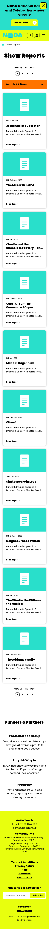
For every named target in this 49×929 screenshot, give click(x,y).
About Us (25, 873)
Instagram (24, 910)
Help (25, 869)
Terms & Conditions (24, 862)
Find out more (21, 22)
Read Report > (12, 144)
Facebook (24, 906)
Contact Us (24, 877)
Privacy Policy (24, 866)
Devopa (27, 920)
